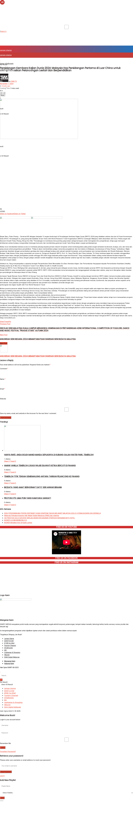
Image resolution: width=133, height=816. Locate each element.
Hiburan (3, 91)
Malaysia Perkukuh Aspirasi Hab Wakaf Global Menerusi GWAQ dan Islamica (31, 515)
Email (2, 389)
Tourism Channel (7, 70)
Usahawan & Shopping (9, 86)
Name (2, 379)
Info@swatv (5, 76)
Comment (4, 368)
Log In (2, 776)
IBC (1, 81)
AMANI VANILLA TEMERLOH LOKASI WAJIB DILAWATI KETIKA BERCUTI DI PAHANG (40, 465)
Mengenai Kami (9, 661)
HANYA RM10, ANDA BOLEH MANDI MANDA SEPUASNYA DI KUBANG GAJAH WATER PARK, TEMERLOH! (49, 454)
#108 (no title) (6, 65)
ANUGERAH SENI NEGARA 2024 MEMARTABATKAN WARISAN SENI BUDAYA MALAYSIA (38, 356)
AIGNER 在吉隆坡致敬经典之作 (15, 520)
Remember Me (5, 743)
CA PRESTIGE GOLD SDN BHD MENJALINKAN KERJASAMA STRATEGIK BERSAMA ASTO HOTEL (39, 518)
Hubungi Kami (9, 663)
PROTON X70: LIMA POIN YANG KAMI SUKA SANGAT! (27, 498)
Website (3, 399)
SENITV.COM (5, 60)
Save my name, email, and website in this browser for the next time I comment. (28, 413)
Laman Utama (6, 50)
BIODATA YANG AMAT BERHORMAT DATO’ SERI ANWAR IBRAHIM (33, 487)
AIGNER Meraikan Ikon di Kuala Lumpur (18, 522)
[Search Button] (1, 680)
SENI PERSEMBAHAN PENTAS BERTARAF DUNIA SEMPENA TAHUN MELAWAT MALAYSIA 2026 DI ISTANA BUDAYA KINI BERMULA (52, 513)
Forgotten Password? (8, 751)
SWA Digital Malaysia (8, 126)
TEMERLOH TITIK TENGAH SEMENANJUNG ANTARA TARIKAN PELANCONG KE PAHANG (41, 476)
